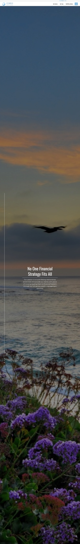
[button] (55, 4)
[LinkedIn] (4, 362)
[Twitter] (4, 360)
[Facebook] (4, 358)
